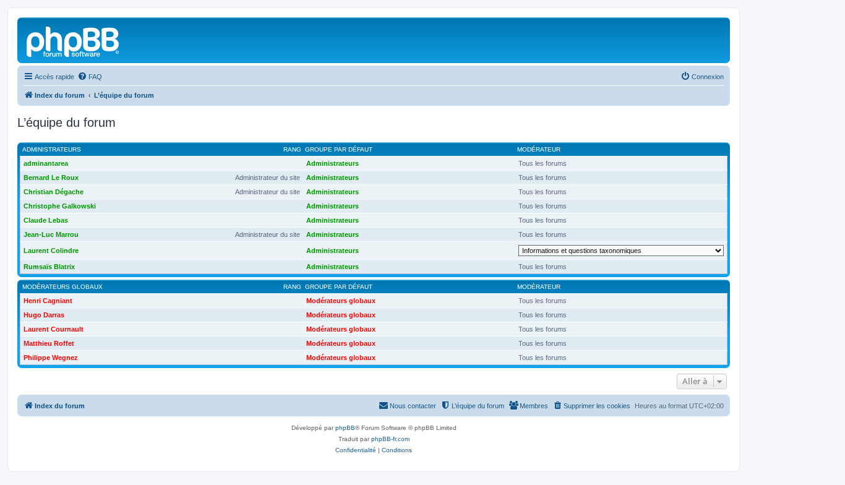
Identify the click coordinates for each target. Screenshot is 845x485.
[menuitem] (89, 76)
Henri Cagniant (48, 300)
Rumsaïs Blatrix (49, 266)
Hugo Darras (44, 315)
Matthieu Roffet (49, 343)
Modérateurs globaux (62, 286)
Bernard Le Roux (51, 177)
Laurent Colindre (51, 250)
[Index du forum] (73, 40)
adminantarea (46, 163)
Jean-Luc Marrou (51, 234)
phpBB (345, 427)
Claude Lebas (46, 220)
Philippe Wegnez (51, 357)
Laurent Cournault (54, 329)
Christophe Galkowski (60, 206)
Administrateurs (51, 149)
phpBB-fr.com (390, 439)
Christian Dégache (54, 191)
